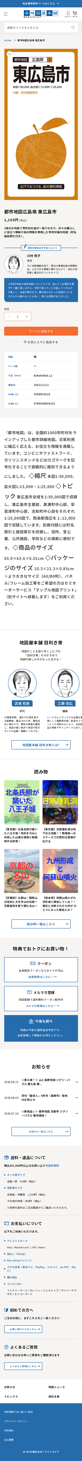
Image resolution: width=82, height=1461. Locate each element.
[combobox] (41, 27)
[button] (6, 14)
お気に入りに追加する (43, 342)
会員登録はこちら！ (40, 976)
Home (7, 40)
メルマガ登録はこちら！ (41, 1005)
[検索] (73, 27)
